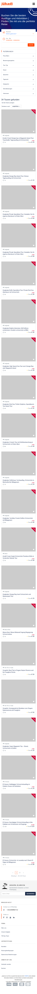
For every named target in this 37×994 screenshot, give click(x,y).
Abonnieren (30, 893)
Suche (31, 45)
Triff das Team (5, 936)
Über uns (3, 928)
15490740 (27, 976)
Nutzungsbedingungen (7, 950)
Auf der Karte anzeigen (8, 102)
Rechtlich (3, 946)
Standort (8, 31)
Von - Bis (8, 38)
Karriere (3, 968)
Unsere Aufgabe (5, 932)
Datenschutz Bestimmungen (9, 954)
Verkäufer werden (6, 964)
